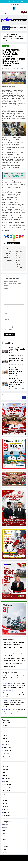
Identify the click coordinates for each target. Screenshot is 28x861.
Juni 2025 (5, 766)
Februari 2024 (6, 815)
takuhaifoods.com (8, 700)
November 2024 (7, 787)
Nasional (5, 837)
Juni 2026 (5, 729)
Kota (4, 830)
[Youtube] (17, 236)
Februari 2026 (6, 741)
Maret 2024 (6, 812)
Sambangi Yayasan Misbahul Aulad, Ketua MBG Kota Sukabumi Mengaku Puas (14, 678)
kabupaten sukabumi (13, 243)
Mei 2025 (5, 769)
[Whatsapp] (14, 236)
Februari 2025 (6, 778)
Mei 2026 (5, 732)
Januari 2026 (6, 744)
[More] (14, 239)
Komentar (7, 288)
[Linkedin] (11, 236)
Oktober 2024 (6, 791)
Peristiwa (5, 846)
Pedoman (20, 858)
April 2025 (5, 772)
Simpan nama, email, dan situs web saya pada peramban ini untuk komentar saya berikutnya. (14, 327)
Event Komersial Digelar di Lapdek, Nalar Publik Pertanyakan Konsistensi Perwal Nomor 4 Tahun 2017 (14, 685)
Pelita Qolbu (6, 843)
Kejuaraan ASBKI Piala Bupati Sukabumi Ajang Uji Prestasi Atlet (17, 360)
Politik (4, 849)
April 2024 (5, 809)
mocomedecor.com (8, 690)
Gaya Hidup (6, 824)
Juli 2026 (5, 726)
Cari (3, 395)
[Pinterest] (20, 236)
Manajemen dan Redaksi (11, 858)
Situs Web (6, 319)
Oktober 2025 (6, 753)
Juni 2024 (5, 803)
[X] (8, 236)
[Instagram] (22, 236)
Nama (6, 307)
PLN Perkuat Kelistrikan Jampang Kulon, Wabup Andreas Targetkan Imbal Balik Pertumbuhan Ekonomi (16, 382)
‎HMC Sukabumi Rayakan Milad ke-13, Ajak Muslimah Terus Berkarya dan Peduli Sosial (14, 711)
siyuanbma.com (7, 683)
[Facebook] (5, 236)
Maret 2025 (6, 775)
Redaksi (5, 68)
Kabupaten (6, 46)
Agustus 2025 (6, 760)
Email (6, 313)
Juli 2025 (5, 763)
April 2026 (5, 735)
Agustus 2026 (6, 723)
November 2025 (7, 750)
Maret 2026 (6, 738)
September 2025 (7, 757)
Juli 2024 (5, 800)
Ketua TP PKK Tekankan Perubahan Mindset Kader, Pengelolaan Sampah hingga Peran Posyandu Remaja (14, 653)
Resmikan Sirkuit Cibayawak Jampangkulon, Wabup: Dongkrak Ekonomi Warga (14, 2)
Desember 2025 (7, 747)
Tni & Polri (5, 852)
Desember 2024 (7, 784)
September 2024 (7, 794)
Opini (4, 840)
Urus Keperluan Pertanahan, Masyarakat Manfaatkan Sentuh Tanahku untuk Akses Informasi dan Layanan (13, 665)
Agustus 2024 (6, 797)
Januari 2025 (6, 781)
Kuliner (4, 833)
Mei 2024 (5, 806)
